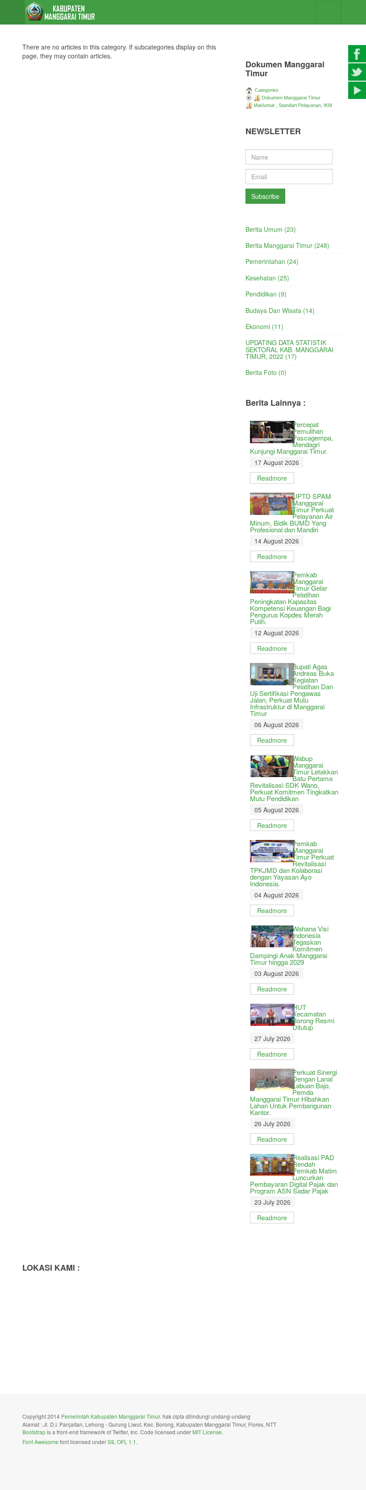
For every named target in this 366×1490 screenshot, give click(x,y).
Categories (266, 90)
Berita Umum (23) (270, 229)
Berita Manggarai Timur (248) (287, 245)
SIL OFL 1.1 (122, 1441)
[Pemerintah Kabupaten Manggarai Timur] (60, 12)
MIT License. (207, 1432)
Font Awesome (40, 1441)
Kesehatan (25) (267, 277)
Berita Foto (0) (266, 372)
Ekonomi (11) (264, 326)
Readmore (272, 477)
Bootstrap (34, 1432)
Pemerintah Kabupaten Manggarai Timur (110, 1416)
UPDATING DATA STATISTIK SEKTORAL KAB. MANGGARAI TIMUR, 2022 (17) (289, 349)
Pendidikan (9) (266, 293)
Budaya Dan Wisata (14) (280, 310)
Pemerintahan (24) (272, 261)
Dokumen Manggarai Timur (291, 97)
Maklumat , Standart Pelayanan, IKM (293, 105)
